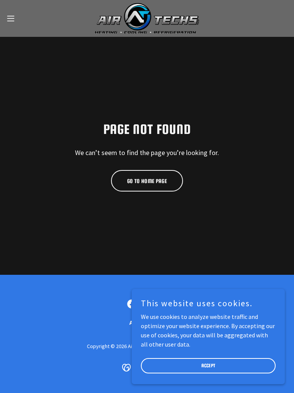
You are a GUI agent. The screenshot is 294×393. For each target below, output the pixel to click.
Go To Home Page (147, 181)
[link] (147, 18)
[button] (24, 18)
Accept (208, 365)
